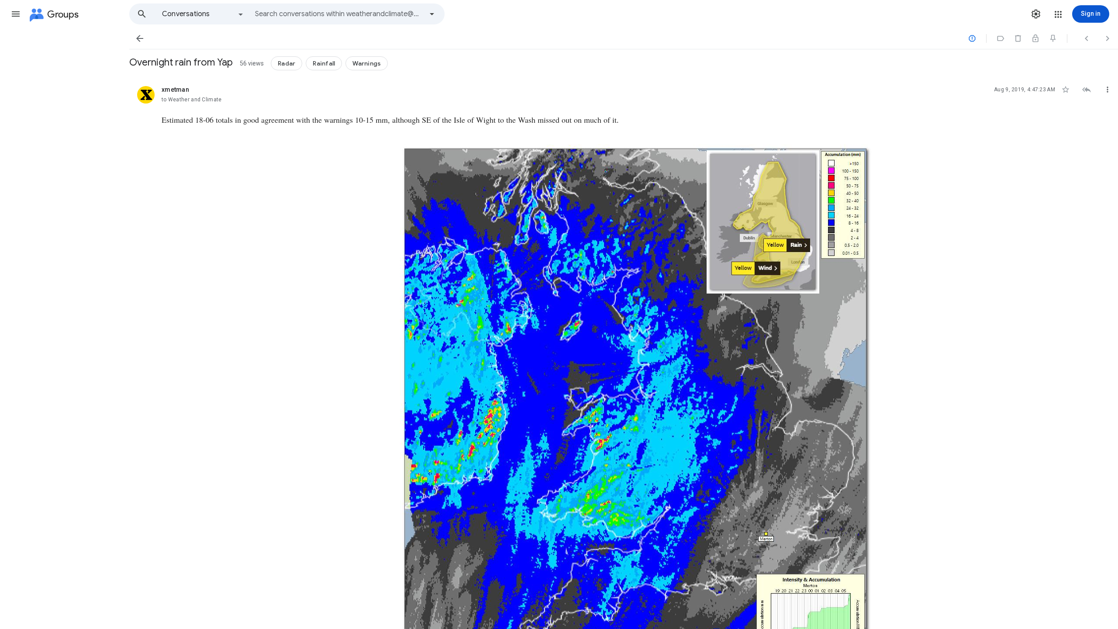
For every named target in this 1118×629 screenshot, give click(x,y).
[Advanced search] (432, 14)
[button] (15, 13)
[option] (203, 14)
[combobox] (339, 14)
